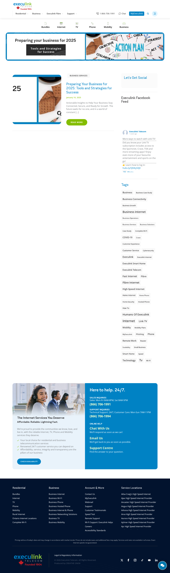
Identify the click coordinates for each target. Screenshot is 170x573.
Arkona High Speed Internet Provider (138, 510)
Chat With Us (99, 428)
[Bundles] (45, 25)
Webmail (89, 502)
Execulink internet (144, 257)
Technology (129, 360)
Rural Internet (18, 514)
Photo (130, 172)
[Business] (124, 25)
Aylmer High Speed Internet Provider (138, 522)
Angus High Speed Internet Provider (137, 506)
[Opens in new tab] (122, 560)
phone (151, 334)
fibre (143, 276)
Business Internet (134, 212)
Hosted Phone (144, 302)
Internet (16, 498)
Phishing (140, 334)
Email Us (96, 438)
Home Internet (129, 295)
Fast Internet (130, 276)
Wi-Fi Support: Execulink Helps (99, 522)
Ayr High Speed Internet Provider (136, 526)
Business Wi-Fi (55, 498)
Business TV (54, 518)
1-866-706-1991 (107, 13)
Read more (77, 122)
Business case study (144, 193)
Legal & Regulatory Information (68, 555)
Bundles (16, 494)
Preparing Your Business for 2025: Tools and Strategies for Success (89, 88)
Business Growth (129, 205)
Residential (21, 13)
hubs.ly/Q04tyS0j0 (132, 168)
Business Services (78, 75)
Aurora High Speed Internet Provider (137, 518)
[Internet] (61, 25)
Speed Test (90, 514)
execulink (128, 256)
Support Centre (101, 448)
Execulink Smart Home (134, 263)
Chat (124, 13)
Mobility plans (140, 328)
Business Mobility (57, 522)
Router (143, 341)
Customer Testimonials (95, 510)
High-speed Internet (133, 289)
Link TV (143, 321)
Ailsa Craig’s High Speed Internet (136, 494)
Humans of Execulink (136, 314)
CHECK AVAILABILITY (29, 461)
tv (140, 360)
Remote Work (129, 340)
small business (140, 347)
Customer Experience (131, 244)
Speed (140, 354)
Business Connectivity (134, 199)
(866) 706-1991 (100, 404)
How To (126, 308)
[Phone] (92, 25)
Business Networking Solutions (63, 514)
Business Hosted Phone (59, 506)
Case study (127, 231)
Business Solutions (147, 224)
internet (129, 321)
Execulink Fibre (54, 13)
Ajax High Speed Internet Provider (136, 498)
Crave (138, 237)
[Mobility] (108, 25)
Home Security (128, 302)
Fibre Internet (131, 282)
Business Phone (56, 502)
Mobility (127, 327)
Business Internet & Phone (61, 510)
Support (71, 13)
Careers (88, 526)
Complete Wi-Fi (141, 231)
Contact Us (90, 494)
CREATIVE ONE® (73, 563)
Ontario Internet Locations (24, 518)
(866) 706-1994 (100, 416)
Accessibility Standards (95, 530)
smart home (129, 353)
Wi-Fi (148, 360)
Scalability (126, 347)
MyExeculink (137, 13)
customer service (131, 250)
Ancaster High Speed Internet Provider (138, 502)
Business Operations (130, 218)
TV (13, 502)
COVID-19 (127, 237)
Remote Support (92, 518)
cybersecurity (148, 250)
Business (36, 13)
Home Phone (144, 295)
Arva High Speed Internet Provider (136, 514)
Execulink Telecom (137, 131)
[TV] (77, 25)
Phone (15, 506)
